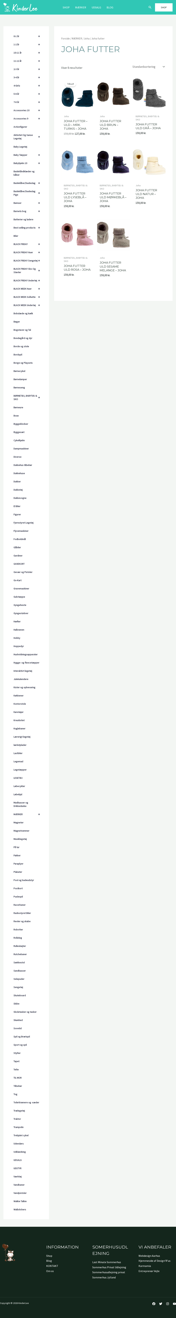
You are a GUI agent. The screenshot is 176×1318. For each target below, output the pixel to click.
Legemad (18, 761)
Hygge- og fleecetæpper (26, 662)
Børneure (18, 407)
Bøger (17, 321)
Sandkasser (20, 970)
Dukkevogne (20, 497)
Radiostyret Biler (22, 913)
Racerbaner (20, 904)
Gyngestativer (21, 613)
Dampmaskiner (21, 448)
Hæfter (17, 621)
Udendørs (19, 1143)
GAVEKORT (19, 563)
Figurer (17, 514)
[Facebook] (153, 1303)
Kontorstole (20, 703)
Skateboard (20, 995)
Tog (15, 1094)
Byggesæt (19, 432)
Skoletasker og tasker (25, 1011)
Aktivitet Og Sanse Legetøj (27, 136)
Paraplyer (18, 863)
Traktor (17, 1118)
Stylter (17, 1053)
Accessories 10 (27, 110)
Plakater (18, 871)
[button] (150, 7)
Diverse (17, 456)
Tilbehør (18, 1085)
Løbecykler (19, 786)
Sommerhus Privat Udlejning (109, 1267)
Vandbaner (19, 1184)
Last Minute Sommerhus (106, 1262)
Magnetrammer (21, 830)
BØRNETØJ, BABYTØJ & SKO (27, 397)
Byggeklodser (21, 423)
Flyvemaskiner (21, 530)
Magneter (19, 822)
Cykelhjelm (19, 440)
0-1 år (27, 36)
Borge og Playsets (23, 362)
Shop (66, 7)
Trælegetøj (19, 1110)
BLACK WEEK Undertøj (27, 305)
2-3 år (27, 69)
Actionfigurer (20, 126)
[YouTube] (174, 1303)
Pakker (17, 855)
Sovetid (18, 1028)
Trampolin (19, 1127)
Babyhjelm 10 (27, 163)
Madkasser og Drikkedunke (21, 804)
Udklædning (20, 1151)
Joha (87, 38)
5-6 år (27, 94)
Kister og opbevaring (24, 687)
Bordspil (18, 354)
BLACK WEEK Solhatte (27, 297)
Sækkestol (19, 962)
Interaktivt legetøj (23, 670)
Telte (16, 1069)
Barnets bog (27, 211)
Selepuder (19, 978)
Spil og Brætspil (22, 1036)
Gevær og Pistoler (23, 572)
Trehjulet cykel (21, 1135)
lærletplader (20, 744)
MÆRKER (80, 7)
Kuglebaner (19, 728)
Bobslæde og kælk (23, 313)
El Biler (17, 506)
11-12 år (27, 61)
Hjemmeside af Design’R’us (154, 1260)
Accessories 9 (27, 118)
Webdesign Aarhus (149, 1255)
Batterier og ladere (23, 219)
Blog (110, 7)
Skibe (16, 1003)
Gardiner (18, 555)
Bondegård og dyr (23, 338)
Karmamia (145, 1266)
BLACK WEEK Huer (27, 288)
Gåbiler (17, 547)
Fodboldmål (20, 539)
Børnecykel (19, 371)
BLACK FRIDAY (27, 244)
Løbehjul (18, 794)
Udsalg (96, 7)
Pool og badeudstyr (24, 880)
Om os (50, 1271)
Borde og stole (21, 346)
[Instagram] (167, 1303)
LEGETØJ (18, 777)
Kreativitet (19, 720)
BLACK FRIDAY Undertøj (27, 280)
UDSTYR (17, 1168)
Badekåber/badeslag (27, 183)
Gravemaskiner (21, 588)
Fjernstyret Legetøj (24, 522)
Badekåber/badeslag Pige (27, 193)
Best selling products (27, 227)
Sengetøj (18, 987)
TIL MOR (18, 1077)
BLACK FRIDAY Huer (27, 252)
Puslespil (18, 896)
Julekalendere (21, 679)
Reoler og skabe (22, 921)
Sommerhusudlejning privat (108, 1272)
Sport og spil (20, 1044)
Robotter (18, 929)
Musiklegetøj (20, 838)
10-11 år (27, 52)
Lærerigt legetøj (22, 736)
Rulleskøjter (20, 946)
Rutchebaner (20, 954)
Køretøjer (19, 712)
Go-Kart (17, 580)
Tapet (16, 1061)
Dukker (17, 481)
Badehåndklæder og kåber (24, 173)
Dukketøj (18, 489)
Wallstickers (20, 1209)
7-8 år (27, 102)
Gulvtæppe (19, 596)
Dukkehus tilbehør (23, 465)
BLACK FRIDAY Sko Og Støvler (27, 270)
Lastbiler (18, 753)
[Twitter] (160, 1303)
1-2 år (27, 44)
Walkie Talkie (20, 1201)
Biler (16, 235)
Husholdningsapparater (26, 654)
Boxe (16, 415)
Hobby (17, 637)
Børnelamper (20, 379)
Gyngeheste (20, 605)
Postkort (18, 888)
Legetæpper (20, 769)
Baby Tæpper (27, 155)
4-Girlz (27, 85)
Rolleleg (18, 937)
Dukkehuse (19, 473)
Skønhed (18, 1020)
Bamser (27, 203)
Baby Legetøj (20, 146)
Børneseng (19, 387)
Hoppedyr (19, 646)
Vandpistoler (20, 1193)
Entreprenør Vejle (149, 1271)
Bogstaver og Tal (22, 329)
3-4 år (27, 77)
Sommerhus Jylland (104, 1277)
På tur (16, 847)
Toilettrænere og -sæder (26, 1102)
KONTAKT (52, 1266)
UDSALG (18, 1160)
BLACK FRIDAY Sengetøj (27, 260)
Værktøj (18, 1176)
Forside (65, 38)
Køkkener (19, 695)
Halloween (19, 629)
